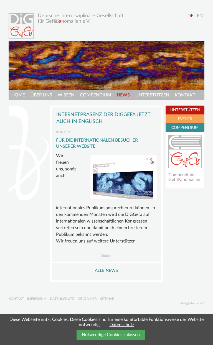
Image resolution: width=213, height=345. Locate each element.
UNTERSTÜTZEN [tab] (185, 110)
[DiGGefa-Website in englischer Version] (123, 177)
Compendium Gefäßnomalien (184, 177)
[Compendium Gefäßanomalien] (185, 151)
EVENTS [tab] (185, 119)
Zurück (106, 255)
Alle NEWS (106, 271)
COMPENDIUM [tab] (185, 128)
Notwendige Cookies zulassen (111, 335)
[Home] (22, 26)
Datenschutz (122, 325)
